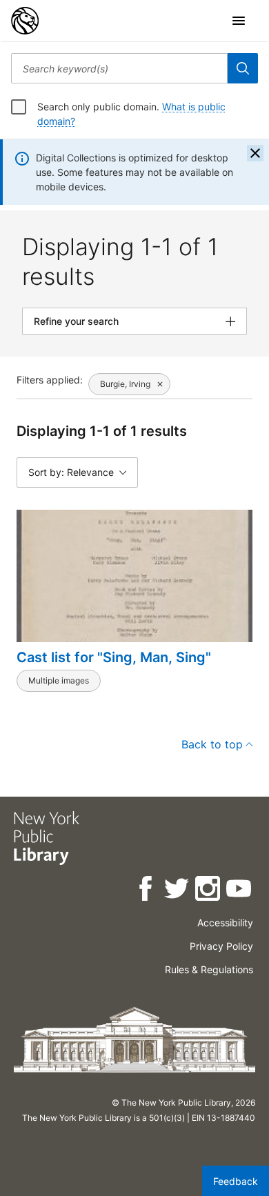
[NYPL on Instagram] (208, 890)
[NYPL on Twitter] (177, 890)
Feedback (235, 1181)
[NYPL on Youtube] (239, 890)
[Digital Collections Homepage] (25, 20)
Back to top (212, 744)
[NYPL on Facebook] (146, 890)
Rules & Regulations (209, 969)
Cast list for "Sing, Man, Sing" (114, 657)
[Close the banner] (255, 153)
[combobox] (119, 68)
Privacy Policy (221, 946)
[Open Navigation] (238, 21)
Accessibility (225, 922)
